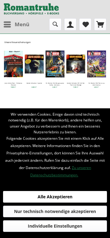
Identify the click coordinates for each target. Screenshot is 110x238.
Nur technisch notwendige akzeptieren (55, 211)
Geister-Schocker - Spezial (34, 83)
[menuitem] (16, 24)
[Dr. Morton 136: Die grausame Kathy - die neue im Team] (55, 64)
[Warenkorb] (100, 24)
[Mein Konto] (70, 24)
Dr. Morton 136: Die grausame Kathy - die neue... (55, 84)
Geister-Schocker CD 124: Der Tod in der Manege (75, 84)
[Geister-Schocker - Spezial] (34, 64)
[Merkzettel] (85, 24)
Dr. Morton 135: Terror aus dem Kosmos (97, 84)
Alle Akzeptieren (55, 197)
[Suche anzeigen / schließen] (55, 24)
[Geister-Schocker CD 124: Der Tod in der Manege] (75, 64)
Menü (22, 24)
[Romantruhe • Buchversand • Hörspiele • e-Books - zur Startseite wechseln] (31, 9)
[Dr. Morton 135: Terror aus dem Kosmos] (96, 64)
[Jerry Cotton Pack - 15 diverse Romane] (13, 64)
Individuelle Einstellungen (55, 226)
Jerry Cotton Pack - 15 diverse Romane (13, 84)
